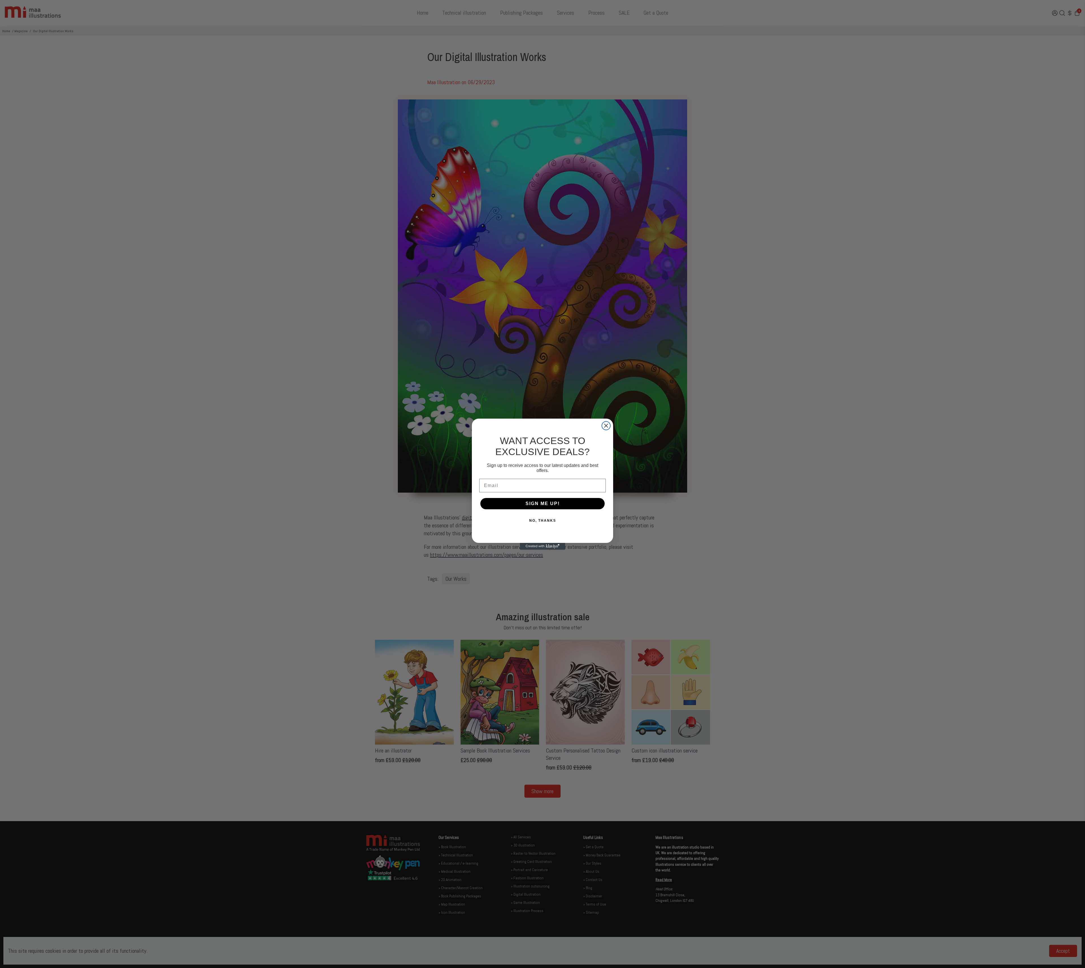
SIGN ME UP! (543, 503)
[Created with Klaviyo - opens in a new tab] (542, 546)
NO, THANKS (542, 521)
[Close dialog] (606, 425)
